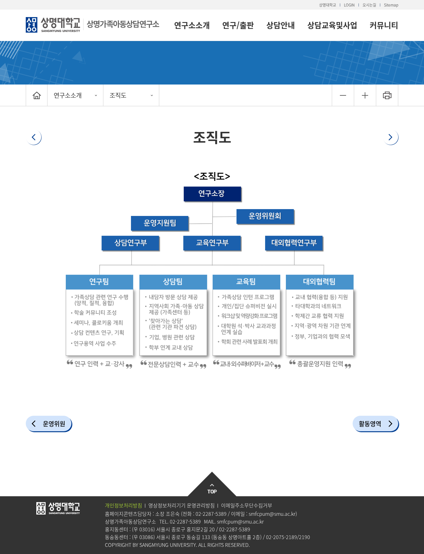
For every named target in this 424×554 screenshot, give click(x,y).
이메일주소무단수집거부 (246, 505)
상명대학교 (327, 5)
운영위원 (54, 423)
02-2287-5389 (211, 513)
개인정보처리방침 (123, 505)
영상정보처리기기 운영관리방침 (181, 505)
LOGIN (349, 5)
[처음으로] (36, 95)
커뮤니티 (384, 25)
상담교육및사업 (332, 25)
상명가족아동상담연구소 (123, 24)
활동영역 (370, 423)
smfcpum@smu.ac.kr (272, 513)
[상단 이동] (212, 484)
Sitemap (391, 5)
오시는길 (369, 5)
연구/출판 (238, 25)
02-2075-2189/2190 (288, 537)
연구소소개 (192, 25)
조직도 (118, 95)
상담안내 (280, 25)
